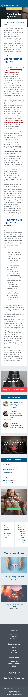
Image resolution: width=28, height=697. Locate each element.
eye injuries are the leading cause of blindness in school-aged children (13, 70)
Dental (14, 647)
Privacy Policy (14, 692)
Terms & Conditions (14, 691)
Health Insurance (8, 467)
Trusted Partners (14, 663)
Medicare (6, 472)
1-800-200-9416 (14, 678)
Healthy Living (7, 469)
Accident (14, 652)
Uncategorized (8, 482)
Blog (14, 666)
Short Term (14, 639)
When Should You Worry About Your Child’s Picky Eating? (16, 425)
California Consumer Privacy (14, 694)
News (5, 475)
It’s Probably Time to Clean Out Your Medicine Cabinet (16, 404)
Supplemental (7, 480)
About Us (14, 661)
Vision (14, 650)
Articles (14, 8)
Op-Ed (5, 477)
